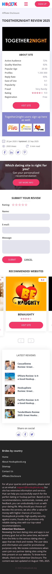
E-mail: (5, 224)
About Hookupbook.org (14, 461)
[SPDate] (10, 377)
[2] (16, 204)
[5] (26, 204)
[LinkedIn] (11, 152)
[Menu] (26, 4)
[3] (19, 204)
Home (5, 456)
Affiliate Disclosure (11, 476)
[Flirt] (13, 128)
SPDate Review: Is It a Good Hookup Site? (28, 379)
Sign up (42, 4)
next (31, 341)
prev (21, 341)
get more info (26, 182)
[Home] (9, 4)
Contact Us (7, 471)
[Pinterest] (24, 152)
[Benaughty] (39, 128)
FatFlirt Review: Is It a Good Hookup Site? (28, 403)
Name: (5, 211)
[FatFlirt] (10, 401)
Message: (7, 237)
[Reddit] (18, 434)
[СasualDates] (10, 365)
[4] (22, 204)
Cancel (28, 259)
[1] (13, 204)
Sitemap (6, 466)
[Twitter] (18, 152)
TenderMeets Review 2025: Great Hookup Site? (28, 415)
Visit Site (26, 105)
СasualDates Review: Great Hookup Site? (25, 367)
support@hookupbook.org (30, 487)
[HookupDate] (10, 389)
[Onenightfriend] (26, 128)
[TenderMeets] (10, 413)
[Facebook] (4, 152)
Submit (12, 259)
